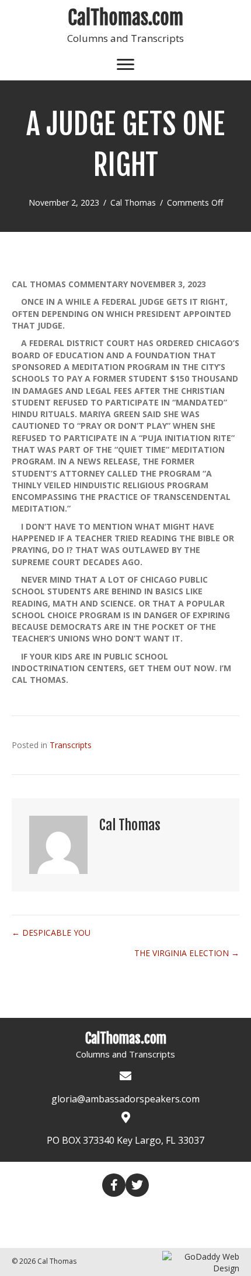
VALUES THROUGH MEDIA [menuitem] (92, 1232)
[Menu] (125, 65)
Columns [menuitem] (110, 1212)
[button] (114, 1185)
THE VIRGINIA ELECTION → (186, 952)
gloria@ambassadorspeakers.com (125, 1098)
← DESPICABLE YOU (51, 932)
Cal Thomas (133, 202)
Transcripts (71, 744)
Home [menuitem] (63, 1212)
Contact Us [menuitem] (186, 1232)
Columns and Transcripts (125, 38)
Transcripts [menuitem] (171, 1212)
